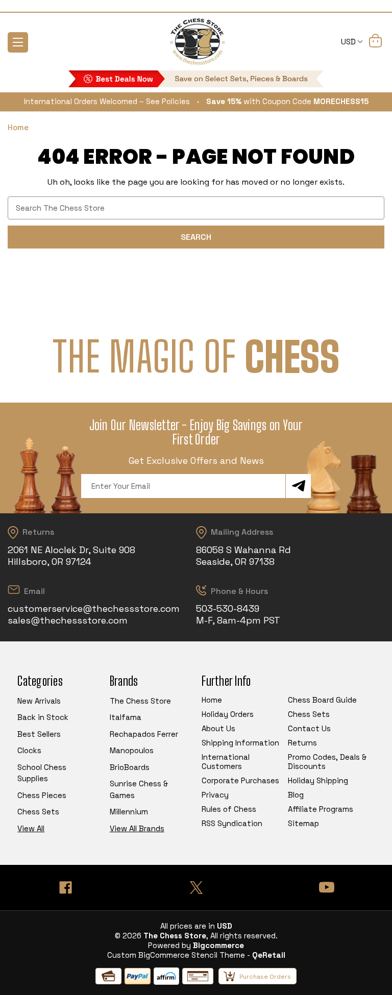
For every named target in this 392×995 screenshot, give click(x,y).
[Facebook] (65, 887)
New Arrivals (39, 701)
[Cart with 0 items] (375, 44)
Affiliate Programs (320, 809)
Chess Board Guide (322, 700)
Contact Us (309, 728)
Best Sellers (39, 734)
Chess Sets (38, 811)
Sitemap (303, 823)
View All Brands (137, 828)
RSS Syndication (232, 823)
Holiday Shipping (318, 780)
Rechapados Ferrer (144, 734)
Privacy (215, 795)
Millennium (129, 811)
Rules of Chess (229, 809)
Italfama (125, 717)
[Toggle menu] (18, 42)
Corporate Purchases (240, 780)
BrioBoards (130, 767)
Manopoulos (132, 750)
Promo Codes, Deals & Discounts (327, 761)
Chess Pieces (41, 795)
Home (212, 700)
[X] (196, 887)
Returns (302, 743)
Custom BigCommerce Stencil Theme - (178, 955)
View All (30, 828)
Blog (296, 795)
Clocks (29, 750)
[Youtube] (326, 887)
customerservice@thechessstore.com (94, 608)
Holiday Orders (228, 714)
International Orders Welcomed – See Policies (107, 101)
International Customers (226, 761)
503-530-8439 (227, 608)
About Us (218, 728)
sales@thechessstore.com (68, 620)
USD (349, 41)
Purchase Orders (265, 977)
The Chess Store (140, 701)
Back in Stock (42, 717)
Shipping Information (240, 743)
